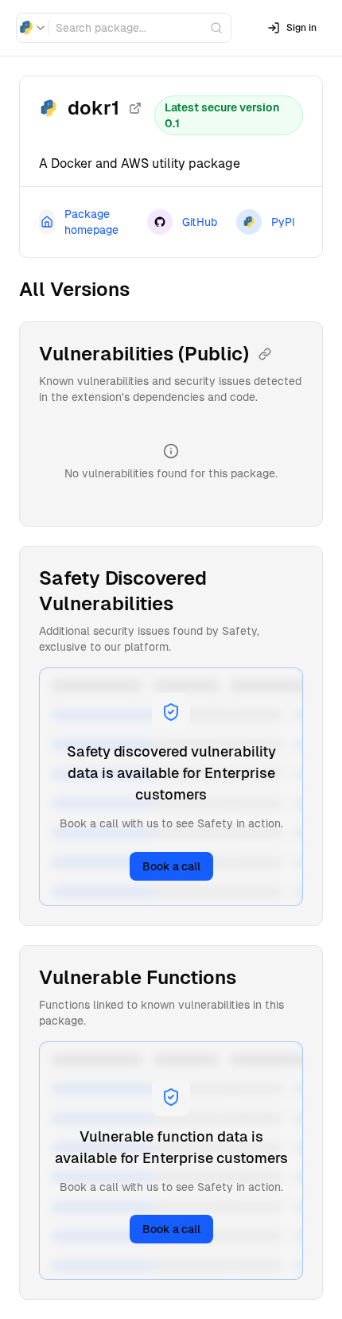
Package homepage (91, 222)
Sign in (301, 27)
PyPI (283, 222)
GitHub (199, 222)
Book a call (171, 866)
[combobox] (33, 28)
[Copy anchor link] (264, 354)
